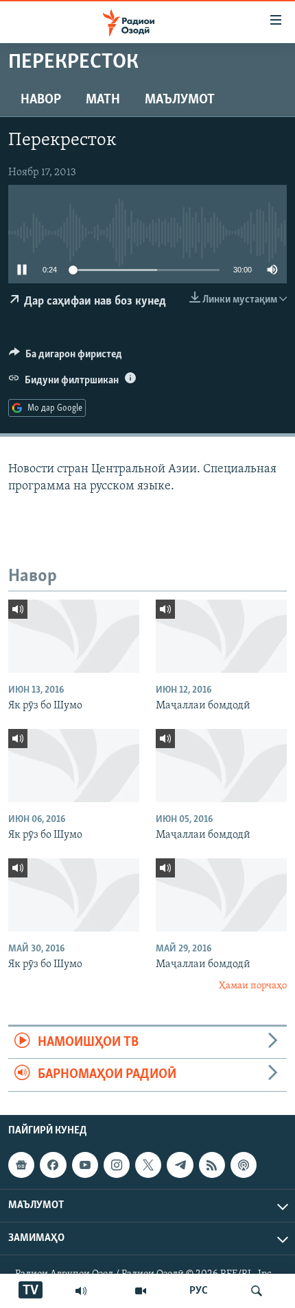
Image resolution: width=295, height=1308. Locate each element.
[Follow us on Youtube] (85, 1165)
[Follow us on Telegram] (180, 1165)
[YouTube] (140, 1291)
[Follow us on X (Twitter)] (148, 1165)
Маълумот (180, 100)
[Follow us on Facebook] (53, 1165)
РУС (198, 1290)
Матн (103, 100)
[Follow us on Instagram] (117, 1165)
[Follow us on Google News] (21, 1165)
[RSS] (212, 1165)
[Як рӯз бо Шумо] (73, 636)
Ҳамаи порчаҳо (253, 986)
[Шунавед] (81, 1291)
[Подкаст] (244, 1165)
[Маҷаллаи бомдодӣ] (221, 636)
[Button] (65, 357)
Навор (41, 100)
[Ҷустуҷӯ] (256, 1291)
